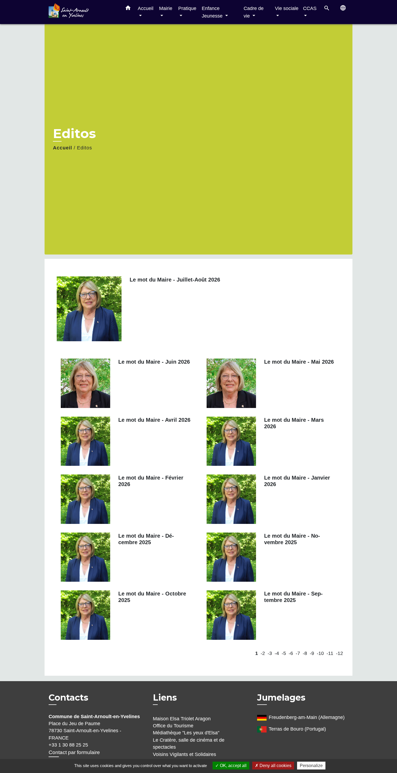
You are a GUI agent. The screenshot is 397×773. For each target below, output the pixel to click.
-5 (284, 653)
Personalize (311, 765)
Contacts (68, 697)
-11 (330, 653)
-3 (270, 653)
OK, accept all (233, 765)
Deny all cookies (274, 765)
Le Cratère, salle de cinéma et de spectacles (188, 743)
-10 (320, 653)
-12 (339, 653)
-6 (291, 653)
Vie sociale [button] (286, 8)
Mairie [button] (165, 8)
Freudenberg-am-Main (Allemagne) (307, 717)
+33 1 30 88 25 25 (68, 745)
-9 (312, 653)
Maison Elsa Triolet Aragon (182, 718)
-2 (263, 653)
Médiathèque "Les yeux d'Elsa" (186, 732)
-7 (298, 653)
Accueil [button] (145, 8)
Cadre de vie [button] (254, 12)
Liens (165, 697)
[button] (128, 8)
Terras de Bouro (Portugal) (297, 729)
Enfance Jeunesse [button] (213, 12)
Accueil (62, 147)
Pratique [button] (187, 8)
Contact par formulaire (74, 752)
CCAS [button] (310, 8)
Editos (84, 147)
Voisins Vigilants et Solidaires (184, 754)
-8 (305, 653)
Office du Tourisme (173, 725)
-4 (277, 653)
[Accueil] (82, 12)
